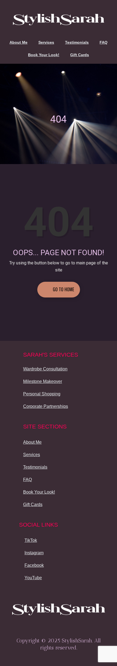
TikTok (30, 540)
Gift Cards (79, 55)
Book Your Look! (43, 55)
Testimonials (77, 42)
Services (46, 42)
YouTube (33, 577)
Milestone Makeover (42, 381)
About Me (18, 42)
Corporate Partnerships (45, 406)
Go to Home (63, 289)
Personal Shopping (41, 394)
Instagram (34, 552)
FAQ (103, 42)
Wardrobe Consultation (45, 369)
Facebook (34, 565)
